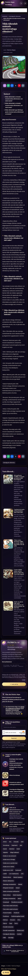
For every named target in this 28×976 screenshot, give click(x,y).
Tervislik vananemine (9, 930)
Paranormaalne (7, 912)
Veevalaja (10, 937)
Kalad (18, 849)
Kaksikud (11, 849)
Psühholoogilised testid (17, 916)
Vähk (4, 937)
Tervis (16, 923)
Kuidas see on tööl (8, 870)
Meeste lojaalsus (17, 877)
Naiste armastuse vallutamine (11, 891)
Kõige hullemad (14, 852)
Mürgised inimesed (8, 888)
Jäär (21, 845)
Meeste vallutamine (8, 881)
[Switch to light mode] (21, 3)
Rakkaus (5, 920)
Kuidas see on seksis (8, 866)
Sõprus (5, 923)
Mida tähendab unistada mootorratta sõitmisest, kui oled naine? (14, 99)
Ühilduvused (20, 930)
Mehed (20, 884)
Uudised (19, 934)
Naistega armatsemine (9, 898)
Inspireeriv (15, 845)
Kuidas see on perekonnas (10, 863)
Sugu (10, 923)
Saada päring (14, 684)
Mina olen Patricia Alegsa (12, 694)
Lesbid (5, 873)
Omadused (6, 902)
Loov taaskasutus (14, 873)
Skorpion (12, 920)
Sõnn (19, 920)
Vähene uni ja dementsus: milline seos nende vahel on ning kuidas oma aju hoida (19, 543)
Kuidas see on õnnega (9, 859)
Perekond (16, 912)
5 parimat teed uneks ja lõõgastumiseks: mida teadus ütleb (19, 510)
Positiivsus (6, 916)
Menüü (6, 972)
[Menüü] (25, 3)
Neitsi (19, 898)
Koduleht (4, 16)
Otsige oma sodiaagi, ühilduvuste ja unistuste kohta (14, 951)
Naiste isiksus (7, 895)
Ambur (5, 841)
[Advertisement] (14, 10)
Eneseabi (16, 841)
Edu (10, 841)
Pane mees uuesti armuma (10, 905)
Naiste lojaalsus (17, 895)
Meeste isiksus (7, 877)
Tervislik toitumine (8, 927)
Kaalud (5, 849)
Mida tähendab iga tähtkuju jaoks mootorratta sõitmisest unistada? (14, 112)
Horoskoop (6, 845)
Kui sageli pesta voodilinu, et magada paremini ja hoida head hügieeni (19, 477)
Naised (18, 888)
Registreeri (14, 738)
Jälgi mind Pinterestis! (9, 119)
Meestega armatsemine (9, 884)
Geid (22, 841)
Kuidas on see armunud (9, 856)
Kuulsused (18, 870)
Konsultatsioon (7, 662)
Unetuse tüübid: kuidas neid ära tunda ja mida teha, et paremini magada (19, 572)
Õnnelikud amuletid (16, 902)
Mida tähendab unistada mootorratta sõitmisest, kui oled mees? (14, 105)
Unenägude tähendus (15, 16)
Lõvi (22, 873)
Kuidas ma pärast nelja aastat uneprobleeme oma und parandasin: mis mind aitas (19, 605)
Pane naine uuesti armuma (10, 909)
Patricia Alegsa (11, 50)
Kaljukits (5, 852)
